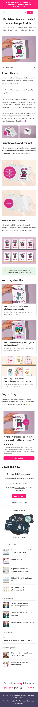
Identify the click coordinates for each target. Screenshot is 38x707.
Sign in (25, 502)
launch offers (20, 487)
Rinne (23, 698)
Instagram (8, 687)
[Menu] (34, 12)
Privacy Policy (18, 703)
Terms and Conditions (26, 701)
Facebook (29, 687)
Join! (30, 12)
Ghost (17, 698)
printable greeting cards (16, 272)
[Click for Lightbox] (10, 131)
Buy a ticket (19, 496)
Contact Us (14, 701)
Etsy (20, 683)
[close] (35, 4)
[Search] (25, 12)
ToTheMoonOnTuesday (17, 695)
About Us (6, 701)
